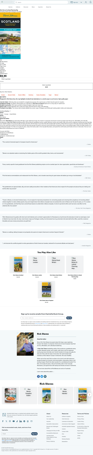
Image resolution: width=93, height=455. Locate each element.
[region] (46, 395)
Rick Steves (4, 61)
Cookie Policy (80, 421)
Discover (26, 7)
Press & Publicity (50, 441)
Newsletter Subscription (52, 424)
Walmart (56, 95)
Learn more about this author (45, 371)
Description (3, 97)
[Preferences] (81, 2)
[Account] (86, 2)
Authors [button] (18, 7)
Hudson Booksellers (40, 95)
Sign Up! (75, 2)
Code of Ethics (80, 424)
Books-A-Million (21, 95)
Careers (64, 429)
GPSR (78, 438)
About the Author (4, 118)
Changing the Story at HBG (53, 430)
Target (50, 95)
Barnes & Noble (11, 95)
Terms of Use (80, 416)
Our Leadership (50, 419)
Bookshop (31, 95)
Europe (6, 114)
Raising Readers (66, 439)
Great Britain (13, 114)
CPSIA (78, 435)
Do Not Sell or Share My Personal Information (83, 427)
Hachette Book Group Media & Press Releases (51, 437)
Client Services (65, 419)
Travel (1, 114)
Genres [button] (10, 7)
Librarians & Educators (67, 421)
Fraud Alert (80, 433)
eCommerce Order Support (68, 424)
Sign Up (69, 318)
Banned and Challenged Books (52, 427)
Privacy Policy (80, 419)
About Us (48, 416)
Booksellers (64, 441)
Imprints (40, 7)
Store (33, 7)
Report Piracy (80, 430)
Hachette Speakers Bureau (68, 426)
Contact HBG (65, 431)
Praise (1, 137)
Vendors (64, 436)
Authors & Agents (66, 416)
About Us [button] (48, 7)
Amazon (3, 95)
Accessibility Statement (52, 433)
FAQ (63, 434)
